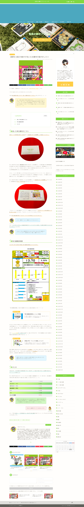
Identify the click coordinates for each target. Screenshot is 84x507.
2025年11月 (60, 205)
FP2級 (58, 379)
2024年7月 (59, 251)
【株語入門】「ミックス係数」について (65, 122)
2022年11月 (60, 309)
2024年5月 (59, 257)
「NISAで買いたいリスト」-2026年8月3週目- (65, 112)
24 (57, 449)
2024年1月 (59, 268)
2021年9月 (59, 349)
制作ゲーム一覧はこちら (42, 40)
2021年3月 (59, 361)
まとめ (18, 124)
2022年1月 (59, 338)
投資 (58, 416)
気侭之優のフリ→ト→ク (42, 1)
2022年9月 (59, 315)
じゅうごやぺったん (61, 387)
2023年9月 (59, 280)
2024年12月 (60, 237)
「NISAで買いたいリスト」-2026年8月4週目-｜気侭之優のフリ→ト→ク (65, 128)
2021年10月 (60, 346)
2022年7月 (59, 320)
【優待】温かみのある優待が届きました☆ (65, 95)
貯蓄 (58, 434)
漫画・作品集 (39, 21)
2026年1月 (59, 199)
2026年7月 (59, 182)
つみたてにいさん (62, 136)
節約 (58, 428)
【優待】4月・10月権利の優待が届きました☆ (65, 108)
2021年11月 (60, 344)
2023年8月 (59, 283)
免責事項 (20, 505)
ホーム (14, 21)
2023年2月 (59, 300)
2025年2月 (59, 231)
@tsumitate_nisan (34, 88)
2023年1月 (59, 303)
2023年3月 (59, 297)
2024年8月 (59, 248)
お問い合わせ (54, 21)
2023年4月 (59, 294)
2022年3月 (59, 332)
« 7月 (57, 452)
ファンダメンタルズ (61, 399)
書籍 (58, 419)
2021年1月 (59, 367)
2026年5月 (59, 188)
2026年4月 (59, 191)
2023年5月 (59, 292)
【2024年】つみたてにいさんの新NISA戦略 (65, 126)
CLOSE (45, 115)
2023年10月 (60, 277)
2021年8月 (59, 352)
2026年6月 (59, 185)
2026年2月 (59, 196)
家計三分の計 (30, 21)
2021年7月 (59, 355)
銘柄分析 (59, 437)
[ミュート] (71, 156)
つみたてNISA (60, 393)
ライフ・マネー (12, 54)
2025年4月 (59, 225)
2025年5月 (59, 222)
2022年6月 (59, 323)
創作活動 (59, 411)
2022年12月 (60, 306)
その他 (58, 390)
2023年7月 (59, 286)
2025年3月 (59, 228)
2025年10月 (60, 208)
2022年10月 (60, 312)
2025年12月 (60, 202)
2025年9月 (59, 211)
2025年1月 (59, 234)
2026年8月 (59, 179)
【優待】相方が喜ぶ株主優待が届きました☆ (65, 103)
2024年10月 (60, 243)
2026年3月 (59, 193)
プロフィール (22, 21)
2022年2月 (59, 335)
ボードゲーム (60, 402)
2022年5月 (59, 326)
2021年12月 (60, 341)
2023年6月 (59, 289)
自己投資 (59, 431)
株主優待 (62, 21)
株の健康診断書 (20, 121)
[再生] (57, 156)
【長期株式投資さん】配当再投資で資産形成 (65, 165)
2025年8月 (59, 214)
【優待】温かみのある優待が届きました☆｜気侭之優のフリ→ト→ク (65, 124)
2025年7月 (59, 216)
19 (62, 448)
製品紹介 (47, 21)
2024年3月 (59, 263)
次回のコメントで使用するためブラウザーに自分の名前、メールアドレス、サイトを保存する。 (30, 486)
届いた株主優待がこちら (22, 119)
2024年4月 (59, 260)
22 (70, 448)
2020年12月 (60, 370)
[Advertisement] (42, 12)
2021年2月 (59, 364)
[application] (65, 152)
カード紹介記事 (60, 382)
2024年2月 (59, 266)
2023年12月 (60, 271)
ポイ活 (58, 405)
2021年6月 (59, 358)
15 (70, 446)
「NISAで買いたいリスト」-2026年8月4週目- (65, 99)
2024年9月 (59, 245)
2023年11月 (60, 274)
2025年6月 (59, 219)
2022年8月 (59, 318)
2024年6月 (59, 254)
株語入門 (69, 21)
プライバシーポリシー (13, 505)
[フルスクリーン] (73, 156)
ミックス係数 (15, 333)
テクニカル (59, 396)
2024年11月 (60, 240)
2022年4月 (59, 329)
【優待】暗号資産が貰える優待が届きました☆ (65, 139)
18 (59, 448)
